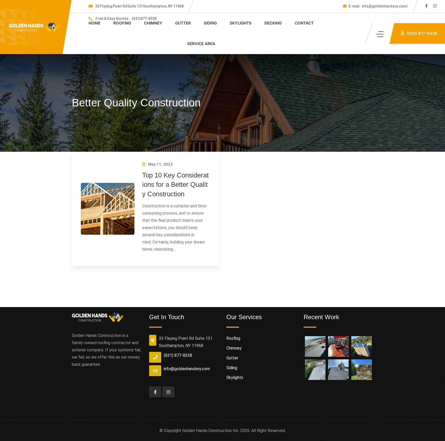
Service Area (201, 43)
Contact (304, 23)
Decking (273, 23)
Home (94, 23)
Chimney (153, 23)
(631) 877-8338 (178, 355)
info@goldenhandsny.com (187, 368)
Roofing (122, 23)
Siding (210, 23)
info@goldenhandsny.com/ (378, 6)
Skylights (241, 23)
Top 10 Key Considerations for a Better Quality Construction (175, 184)
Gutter (183, 23)
